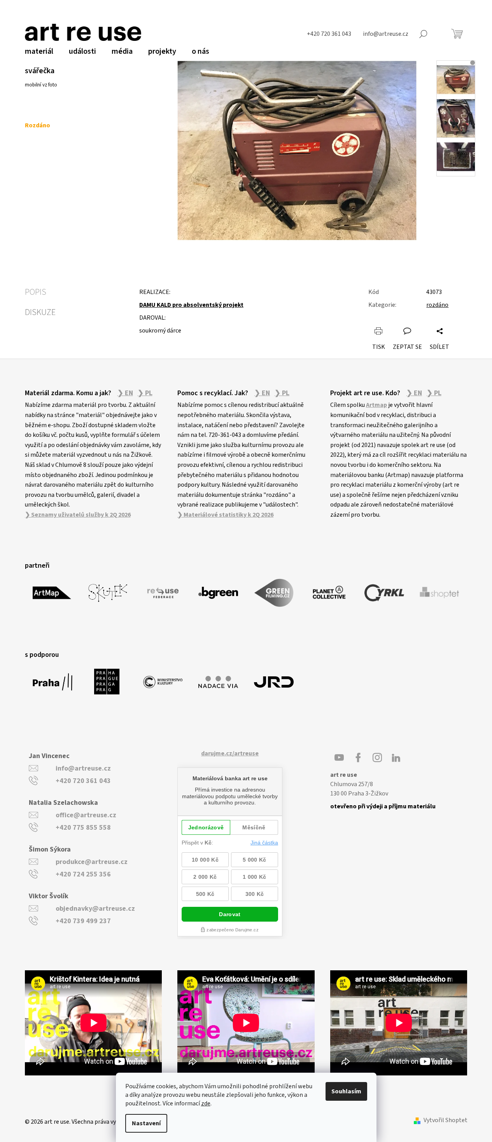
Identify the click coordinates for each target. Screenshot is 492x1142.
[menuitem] (39, 51)
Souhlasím (346, 1091)
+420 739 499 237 (83, 921)
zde (205, 1103)
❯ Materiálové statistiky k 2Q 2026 (225, 514)
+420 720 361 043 (83, 781)
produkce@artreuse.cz (92, 862)
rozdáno (437, 305)
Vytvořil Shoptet (445, 1120)
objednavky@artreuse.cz (95, 908)
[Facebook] (358, 758)
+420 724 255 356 (83, 874)
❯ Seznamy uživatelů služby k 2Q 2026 (78, 514)
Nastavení (146, 1123)
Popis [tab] (35, 292)
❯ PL (145, 393)
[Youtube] (339, 758)
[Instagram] (377, 758)
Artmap (376, 405)
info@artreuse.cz (83, 768)
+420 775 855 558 (83, 827)
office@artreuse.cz (86, 815)
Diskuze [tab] (40, 312)
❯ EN (125, 393)
